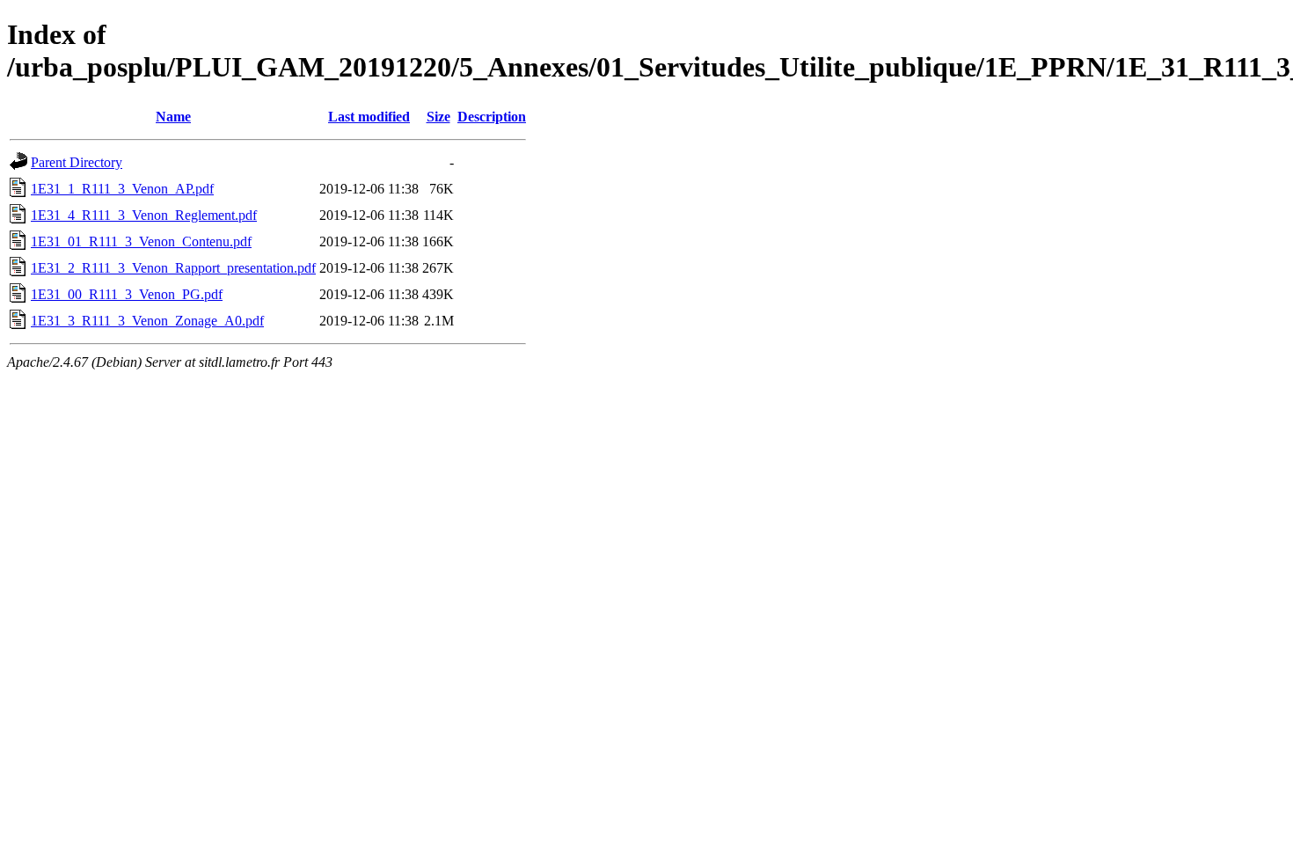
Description (491, 116)
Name (173, 116)
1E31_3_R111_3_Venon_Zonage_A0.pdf (147, 320)
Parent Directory (76, 162)
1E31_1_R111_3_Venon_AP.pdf (122, 188)
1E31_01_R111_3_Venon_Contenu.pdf (141, 241)
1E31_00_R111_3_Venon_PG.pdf (127, 294)
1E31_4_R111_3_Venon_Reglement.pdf (144, 215)
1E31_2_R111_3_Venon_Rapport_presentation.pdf (173, 267)
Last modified (369, 116)
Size (438, 116)
